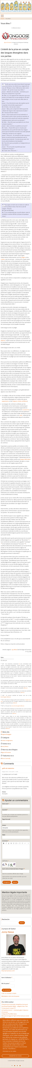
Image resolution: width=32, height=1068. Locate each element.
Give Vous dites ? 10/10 (13, 659)
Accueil (2, 18)
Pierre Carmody (5, 758)
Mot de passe (5, 983)
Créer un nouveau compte (8, 993)
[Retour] (25, 688)
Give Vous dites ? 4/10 (6, 659)
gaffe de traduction (8, 768)
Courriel (4, 810)
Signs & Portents (7, 42)
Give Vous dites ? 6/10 (8, 659)
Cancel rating (1, 659)
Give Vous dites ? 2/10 (3, 659)
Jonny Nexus (4, 746)
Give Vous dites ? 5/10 (7, 659)
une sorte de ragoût (15, 706)
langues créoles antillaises (20, 401)
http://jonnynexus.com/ (8, 971)
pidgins (23, 257)
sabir (21, 415)
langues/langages (6, 734)
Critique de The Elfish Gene (9, 1014)
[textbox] (16, 852)
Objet (3, 835)
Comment (5, 841)
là (19, 664)
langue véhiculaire (25, 459)
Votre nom (5, 804)
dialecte (3, 340)
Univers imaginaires (7, 740)
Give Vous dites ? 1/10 (2, 659)
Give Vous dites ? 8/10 (10, 659)
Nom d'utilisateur (6, 977)
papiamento (5, 401)
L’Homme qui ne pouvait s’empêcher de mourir (14, 1004)
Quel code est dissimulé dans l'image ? (13, 869)
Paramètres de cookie (15, 1056)
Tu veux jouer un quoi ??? (8, 1008)
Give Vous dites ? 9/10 (12, 659)
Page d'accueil (6, 819)
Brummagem (4, 697)
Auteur (4, 825)
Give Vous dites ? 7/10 (9, 659)
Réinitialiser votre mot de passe (10, 996)
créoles (3, 259)
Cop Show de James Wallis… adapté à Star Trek (14, 1006)
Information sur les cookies (9, 1051)
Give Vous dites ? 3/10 (5, 659)
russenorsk (25, 410)
